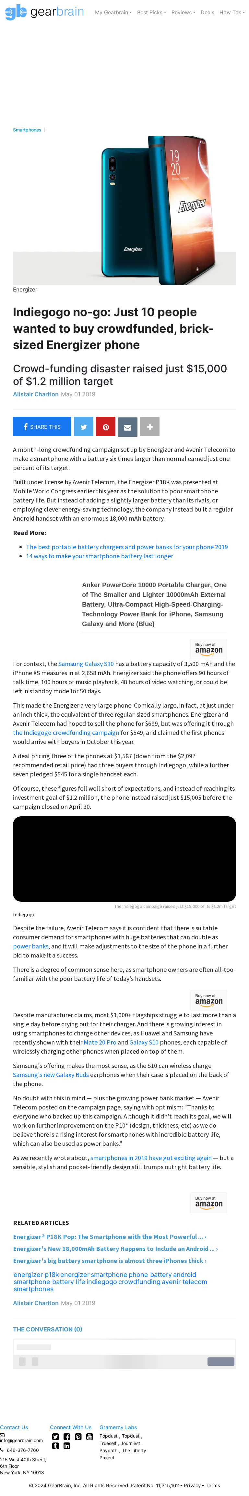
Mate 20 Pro (100, 1042)
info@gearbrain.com (21, 1440)
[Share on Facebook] (42, 426)
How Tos (230, 12)
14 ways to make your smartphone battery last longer (99, 556)
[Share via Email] (127, 427)
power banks (30, 946)
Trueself (109, 1443)
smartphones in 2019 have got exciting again (151, 1158)
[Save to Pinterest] (105, 426)
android (184, 1274)
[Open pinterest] (78, 1436)
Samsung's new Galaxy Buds (51, 1074)
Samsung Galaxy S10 (86, 664)
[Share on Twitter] (83, 426)
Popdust (108, 1436)
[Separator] (150, 426)
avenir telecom (184, 1282)
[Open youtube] (89, 1436)
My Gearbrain (111, 12)
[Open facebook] (67, 1436)
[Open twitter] (55, 1436)
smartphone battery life (49, 1282)
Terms (213, 1485)
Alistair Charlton (36, 394)
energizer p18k (36, 1274)
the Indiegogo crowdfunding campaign (66, 732)
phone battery (150, 1274)
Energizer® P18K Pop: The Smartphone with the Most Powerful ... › (109, 1236)
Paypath (108, 1450)
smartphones (33, 1289)
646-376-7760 (23, 1450)
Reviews (182, 12)
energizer (74, 1274)
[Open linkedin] (67, 1446)
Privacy (192, 1485)
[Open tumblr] (55, 1446)
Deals (207, 12)
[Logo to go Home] (46, 12)
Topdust (130, 1436)
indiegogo (102, 1282)
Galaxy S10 (144, 1042)
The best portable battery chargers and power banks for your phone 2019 (127, 547)
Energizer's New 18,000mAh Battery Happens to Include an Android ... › (115, 1248)
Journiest (131, 1443)
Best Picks (149, 12)
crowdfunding (139, 1282)
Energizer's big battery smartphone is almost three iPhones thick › (110, 1260)
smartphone (109, 1274)
